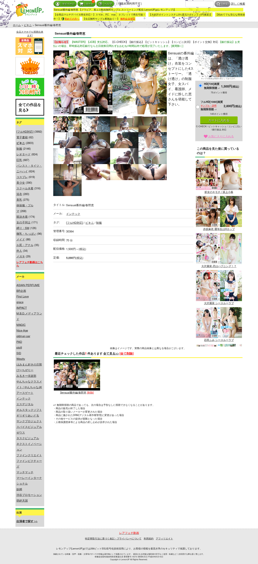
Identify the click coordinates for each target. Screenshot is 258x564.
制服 (19, 148)
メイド (20, 239)
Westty (20, 359)
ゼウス (20, 432)
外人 (19, 251)
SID (18, 353)
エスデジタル (24, 404)
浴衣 (19, 194)
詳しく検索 (238, 3)
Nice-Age (22, 330)
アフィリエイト (164, 538)
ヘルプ (108, 3)
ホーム (17, 25)
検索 (225, 4)
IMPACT (21, 308)
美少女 (20, 182)
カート (89, 3)
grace (19, 302)
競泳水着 (22, 216)
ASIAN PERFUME (28, 285)
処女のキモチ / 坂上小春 (219, 192)
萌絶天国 (22, 500)
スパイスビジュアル (29, 427)
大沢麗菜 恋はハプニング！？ (218, 266)
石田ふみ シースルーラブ (219, 340)
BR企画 (21, 291)
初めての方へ (72, 18)
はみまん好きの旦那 (29, 364)
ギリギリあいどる (27, 415)
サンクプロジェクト (29, 421)
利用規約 (149, 538)
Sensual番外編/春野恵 (73, 392)
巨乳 (19, 160)
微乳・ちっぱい (26, 234)
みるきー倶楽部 (26, 376)
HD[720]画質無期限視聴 (212, 86)
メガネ (20, 256)
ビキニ (28, 25)
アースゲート (24, 393)
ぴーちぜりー (24, 370)
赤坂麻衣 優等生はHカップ (219, 229)
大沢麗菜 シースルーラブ (219, 303)
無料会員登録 (127, 18)
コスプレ (22, 177)
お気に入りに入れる (221, 136)
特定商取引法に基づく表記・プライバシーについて (113, 538)
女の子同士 (23, 222)
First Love (22, 296)
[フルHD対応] (24, 131)
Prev (58, 82)
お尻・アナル (24, 245)
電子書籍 (22, 137)
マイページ (68, 3)
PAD (19, 342)
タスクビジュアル (27, 438)
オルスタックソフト (29, 410)
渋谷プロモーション (29, 495)
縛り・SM (22, 228)
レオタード (23, 154)
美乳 (19, 199)
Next (162, 82)
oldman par (23, 336)
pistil (19, 347)
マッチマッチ (24, 472)
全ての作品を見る (30, 107)
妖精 (19, 489)
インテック (23, 398)
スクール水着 (24, 188)
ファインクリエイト (29, 455)
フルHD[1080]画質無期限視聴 (212, 105)
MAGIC (21, 325)
